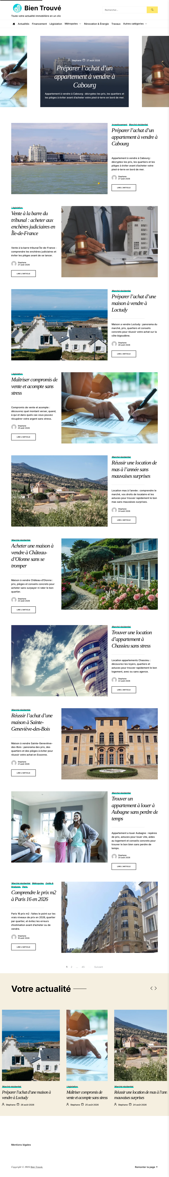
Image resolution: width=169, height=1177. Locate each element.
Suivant (98, 967)
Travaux (116, 24)
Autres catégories (133, 24)
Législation (56, 24)
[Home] (14, 24)
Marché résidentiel (138, 124)
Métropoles (71, 24)
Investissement (119, 124)
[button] (165, 71)
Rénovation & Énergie (96, 24)
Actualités (23, 24)
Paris (24, 886)
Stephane (122, 176)
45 (83, 967)
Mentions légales (21, 1144)
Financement (39, 24)
